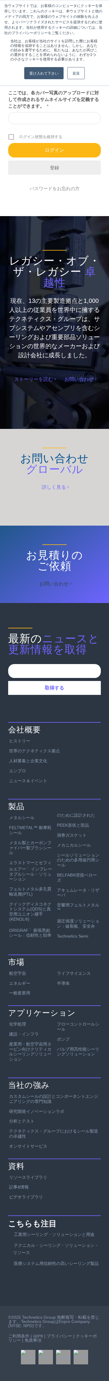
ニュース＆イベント (28, 780)
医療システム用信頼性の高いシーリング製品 (56, 1263)
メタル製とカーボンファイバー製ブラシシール (30, 847)
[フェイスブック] (28, 1357)
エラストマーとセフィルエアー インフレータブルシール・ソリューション (30, 870)
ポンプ (63, 1039)
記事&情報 (19, 1187)
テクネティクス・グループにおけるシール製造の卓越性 (53, 1134)
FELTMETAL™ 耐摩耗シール (30, 830)
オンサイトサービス (28, 1146)
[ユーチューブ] (81, 1357)
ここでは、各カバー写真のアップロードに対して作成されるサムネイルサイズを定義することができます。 (53, 99)
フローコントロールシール (78, 1027)
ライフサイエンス (74, 973)
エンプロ (17, 770)
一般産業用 (19, 992)
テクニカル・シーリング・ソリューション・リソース (56, 1249)
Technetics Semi (72, 936)
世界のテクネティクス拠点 (34, 750)
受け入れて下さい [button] (43, 73)
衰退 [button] (76, 73)
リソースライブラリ (28, 1177)
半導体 (63, 983)
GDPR (38, 1336)
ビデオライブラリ (26, 1197)
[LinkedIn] (63, 1357)
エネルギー (19, 983)
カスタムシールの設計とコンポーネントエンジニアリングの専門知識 (53, 1099)
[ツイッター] (45, 1357)
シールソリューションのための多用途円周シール (78, 860)
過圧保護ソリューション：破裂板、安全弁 (78, 924)
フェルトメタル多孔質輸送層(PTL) (30, 891)
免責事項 (33, 1340)
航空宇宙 (17, 973)
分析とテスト (22, 1121)
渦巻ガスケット (72, 835)
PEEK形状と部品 (73, 825)
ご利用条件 (18, 1336)
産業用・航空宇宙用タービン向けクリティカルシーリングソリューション (30, 1052)
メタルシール (22, 817)
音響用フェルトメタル (78, 907)
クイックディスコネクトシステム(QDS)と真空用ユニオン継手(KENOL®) (30, 912)
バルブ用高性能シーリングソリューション (78, 1052)
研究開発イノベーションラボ (36, 1111)
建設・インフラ (24, 1034)
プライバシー (59, 1336)
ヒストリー (19, 740)
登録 (54, 167)
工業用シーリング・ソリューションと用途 (54, 1234)
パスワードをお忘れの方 (55, 188)
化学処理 (17, 1024)
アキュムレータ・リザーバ (78, 893)
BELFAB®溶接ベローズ (77, 878)
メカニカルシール (74, 845)
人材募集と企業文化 (28, 760)
